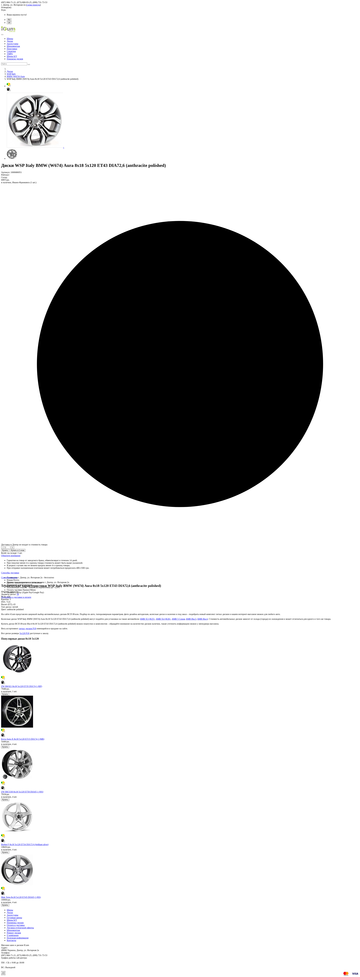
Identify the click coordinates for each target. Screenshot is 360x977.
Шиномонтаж (13, 46)
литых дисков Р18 (27, 628)
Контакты (11, 940)
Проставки (12, 49)
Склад (4, 177)
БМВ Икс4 (202, 619)
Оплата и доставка (16, 925)
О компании (13, 935)
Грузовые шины (14, 917)
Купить (5, 550)
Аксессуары (12, 43)
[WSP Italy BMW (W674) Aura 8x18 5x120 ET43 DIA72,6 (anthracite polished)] (12, 158)
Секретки (11, 51)
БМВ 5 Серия (178, 619)
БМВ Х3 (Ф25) (147, 619)
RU (9, 20)
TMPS (10, 54)
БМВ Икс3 (191, 619)
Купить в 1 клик (17, 550)
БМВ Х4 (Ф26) (163, 619)
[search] (29, 64)
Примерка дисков (15, 922)
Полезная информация (17, 938)
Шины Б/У (12, 56)
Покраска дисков (15, 59)
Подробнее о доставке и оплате (16, 597)
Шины (10, 38)
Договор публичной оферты (20, 928)
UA (9, 23)
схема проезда (33, 5)
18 (18, 594)
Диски (10, 41)
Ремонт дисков (14, 933)
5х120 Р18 (24, 633)
